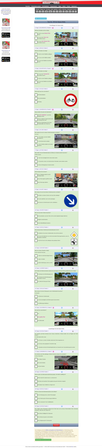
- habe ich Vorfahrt (41, 259)
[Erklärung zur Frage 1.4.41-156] (61, 130)
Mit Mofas (40, 101)
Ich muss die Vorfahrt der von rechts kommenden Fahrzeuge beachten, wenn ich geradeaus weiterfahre (53, 237)
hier (72, 446)
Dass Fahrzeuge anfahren (43, 182)
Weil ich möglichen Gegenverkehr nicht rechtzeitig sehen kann (45, 119)
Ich (38, 313)
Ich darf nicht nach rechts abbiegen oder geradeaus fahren (49, 240)
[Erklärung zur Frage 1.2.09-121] (61, 48)
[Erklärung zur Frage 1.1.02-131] (61, 169)
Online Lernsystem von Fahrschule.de (54, 430)
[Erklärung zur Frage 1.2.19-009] (61, 268)
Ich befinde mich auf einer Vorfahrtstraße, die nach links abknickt (50, 233)
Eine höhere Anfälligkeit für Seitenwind (45, 413)
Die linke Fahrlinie (41, 366)
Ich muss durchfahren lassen (44, 42)
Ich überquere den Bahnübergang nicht (45, 274)
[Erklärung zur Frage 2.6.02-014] (61, 389)
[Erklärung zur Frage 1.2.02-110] (61, 288)
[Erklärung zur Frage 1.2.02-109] (61, 248)
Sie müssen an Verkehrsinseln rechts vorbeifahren (47, 202)
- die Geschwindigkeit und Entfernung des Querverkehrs (48, 299)
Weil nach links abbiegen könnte (44, 115)
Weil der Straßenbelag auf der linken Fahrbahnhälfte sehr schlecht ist (45, 123)
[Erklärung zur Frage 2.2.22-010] (61, 406)
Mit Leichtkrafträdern (42, 98)
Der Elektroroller (41, 320)
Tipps (59, 6)
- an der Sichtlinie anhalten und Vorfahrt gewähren (45, 145)
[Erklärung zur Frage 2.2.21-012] (61, 331)
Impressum (74, 6)
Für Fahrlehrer (45, 6)
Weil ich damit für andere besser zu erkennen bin (47, 377)
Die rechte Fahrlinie (41, 362)
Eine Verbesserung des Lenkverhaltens (45, 416)
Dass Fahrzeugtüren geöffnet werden (45, 178)
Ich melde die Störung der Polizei (44, 281)
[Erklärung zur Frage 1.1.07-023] (61, 150)
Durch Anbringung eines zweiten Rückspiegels (47, 394)
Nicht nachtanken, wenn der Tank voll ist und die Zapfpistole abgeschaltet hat (52, 215)
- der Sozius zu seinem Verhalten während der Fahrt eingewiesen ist (51, 340)
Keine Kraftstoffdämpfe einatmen (44, 223)
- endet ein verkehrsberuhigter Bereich (45, 255)
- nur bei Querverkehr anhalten (44, 141)
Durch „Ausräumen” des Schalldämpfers (45, 401)
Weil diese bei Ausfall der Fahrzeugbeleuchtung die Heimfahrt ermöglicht (52, 381)
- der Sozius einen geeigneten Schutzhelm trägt (47, 343)
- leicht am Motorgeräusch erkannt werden (46, 164)
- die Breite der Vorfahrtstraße (43, 296)
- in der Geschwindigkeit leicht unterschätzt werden (47, 157)
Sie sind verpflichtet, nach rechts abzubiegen (46, 198)
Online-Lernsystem (5, 10)
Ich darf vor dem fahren (44, 34)
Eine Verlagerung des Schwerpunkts (45, 420)
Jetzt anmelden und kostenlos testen (43, 439)
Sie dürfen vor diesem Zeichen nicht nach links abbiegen (48, 195)
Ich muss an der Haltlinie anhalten (44, 57)
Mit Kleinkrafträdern (41, 94)
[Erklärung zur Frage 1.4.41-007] (61, 189)
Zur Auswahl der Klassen (41, 18)
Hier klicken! (6, 14)
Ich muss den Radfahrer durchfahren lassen (45, 61)
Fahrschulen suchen (36, 6)
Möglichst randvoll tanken (43, 219)
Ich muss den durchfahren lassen (43, 38)
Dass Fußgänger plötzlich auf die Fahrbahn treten (44, 175)
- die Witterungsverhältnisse (43, 303)
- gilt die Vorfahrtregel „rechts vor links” (45, 262)
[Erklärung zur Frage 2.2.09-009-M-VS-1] (61, 351)
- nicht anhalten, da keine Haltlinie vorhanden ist (44, 137)
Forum (68, 6)
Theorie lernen (53, 6)
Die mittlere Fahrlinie (42, 359)
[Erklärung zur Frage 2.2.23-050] (61, 372)
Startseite (27, 6)
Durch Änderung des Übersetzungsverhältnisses (47, 398)
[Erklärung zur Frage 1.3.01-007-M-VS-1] (61, 68)
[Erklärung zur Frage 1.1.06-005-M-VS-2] (61, 109)
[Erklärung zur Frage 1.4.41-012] (61, 89)
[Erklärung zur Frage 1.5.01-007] (61, 210)
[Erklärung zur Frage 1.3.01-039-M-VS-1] (61, 307)
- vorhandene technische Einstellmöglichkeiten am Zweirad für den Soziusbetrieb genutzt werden (56, 347)
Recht (64, 6)
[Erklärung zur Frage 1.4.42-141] (61, 227)
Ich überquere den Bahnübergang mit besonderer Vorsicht (45, 278)
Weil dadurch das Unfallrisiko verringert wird (46, 384)
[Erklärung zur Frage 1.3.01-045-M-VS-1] (61, 28)
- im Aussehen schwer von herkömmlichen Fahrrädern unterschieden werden (52, 161)
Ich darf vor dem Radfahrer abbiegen (45, 54)
